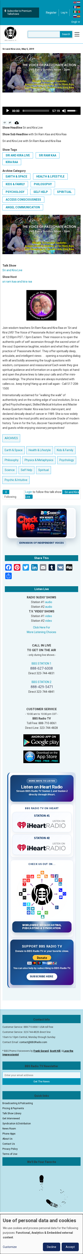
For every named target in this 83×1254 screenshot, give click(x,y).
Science (10, 470)
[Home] (10, 34)
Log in (64, 12)
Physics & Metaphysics (39, 460)
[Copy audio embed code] (4, 123)
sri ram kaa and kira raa (17, 281)
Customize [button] (10, 1247)
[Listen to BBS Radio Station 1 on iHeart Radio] (42, 824)
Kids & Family (15, 184)
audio (48, 602)
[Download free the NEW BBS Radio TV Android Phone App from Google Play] (41, 740)
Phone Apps (9, 1133)
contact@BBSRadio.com (33, 1042)
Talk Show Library (11, 1113)
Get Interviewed (11, 1118)
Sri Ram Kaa (47, 155)
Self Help (40, 192)
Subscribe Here (42, 976)
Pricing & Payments (13, 1108)
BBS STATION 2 (41, 682)
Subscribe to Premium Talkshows (19, 12)
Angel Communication (23, 207)
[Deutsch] (79, 6)
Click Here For (41, 627)
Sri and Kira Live (18, 155)
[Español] (79, 16)
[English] (75, 2)
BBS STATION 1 (41, 663)
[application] (41, 111)
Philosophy (43, 184)
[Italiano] (75, 11)
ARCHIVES (11, 438)
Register (51, 12)
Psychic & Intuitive (16, 480)
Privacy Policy (10, 1149)
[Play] (8, 111)
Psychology (15, 192)
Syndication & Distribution (16, 1123)
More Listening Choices (41, 632)
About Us (7, 1138)
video (48, 616)
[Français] (75, 6)
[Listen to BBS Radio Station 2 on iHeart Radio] (42, 846)
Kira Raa (12, 162)
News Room (9, 1128)
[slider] (36, 111)
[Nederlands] (79, 2)
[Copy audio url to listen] (10, 123)
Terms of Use (9, 1154)
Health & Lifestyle (50, 176)
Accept (70, 1247)
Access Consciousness (23, 199)
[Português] (79, 11)
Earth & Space (16, 176)
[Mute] (64, 111)
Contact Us (8, 1143)
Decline (51, 1247)
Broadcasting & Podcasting (17, 1103)
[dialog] (41, 1234)
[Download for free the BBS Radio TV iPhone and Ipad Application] (41, 756)
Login (28, 492)
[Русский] (75, 16)
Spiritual (64, 192)
